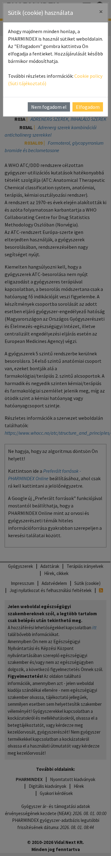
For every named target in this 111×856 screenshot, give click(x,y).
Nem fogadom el (49, 107)
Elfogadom (88, 107)
